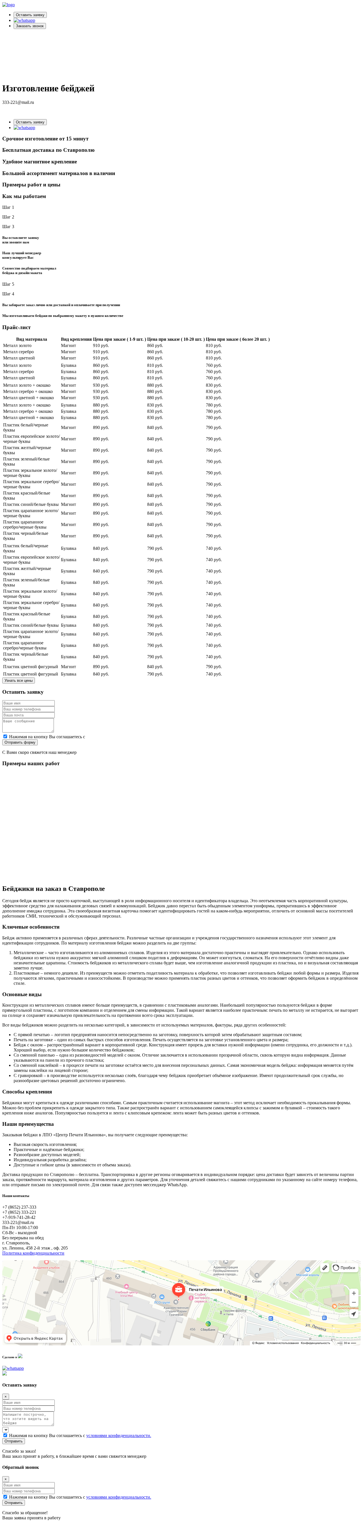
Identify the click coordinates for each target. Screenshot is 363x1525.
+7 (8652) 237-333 (19, 112)
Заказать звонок (30, 26)
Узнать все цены (19, 680)
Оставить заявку (30, 15)
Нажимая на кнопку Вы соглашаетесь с (80, 736)
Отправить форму (20, 742)
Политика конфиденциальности (33, 1253)
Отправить (14, 1441)
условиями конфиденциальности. (118, 736)
